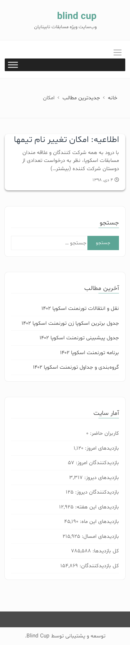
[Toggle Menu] (13, 65)
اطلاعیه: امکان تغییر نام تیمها (66, 140)
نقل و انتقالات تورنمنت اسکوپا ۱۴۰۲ (80, 308)
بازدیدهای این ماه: (98, 521)
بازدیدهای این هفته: (96, 507)
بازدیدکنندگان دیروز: (96, 492)
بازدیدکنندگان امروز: (96, 462)
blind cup (77, 16)
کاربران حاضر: (103, 433)
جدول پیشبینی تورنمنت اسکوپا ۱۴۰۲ (79, 337)
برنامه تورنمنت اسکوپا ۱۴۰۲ (89, 352)
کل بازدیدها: (105, 551)
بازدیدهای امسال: (99, 536)
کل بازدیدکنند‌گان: (98, 565)
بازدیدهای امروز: (101, 448)
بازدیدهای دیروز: (101, 477)
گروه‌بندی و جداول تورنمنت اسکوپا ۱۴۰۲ (76, 367)
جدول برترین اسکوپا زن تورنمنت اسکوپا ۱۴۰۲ (70, 323)
